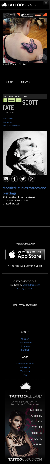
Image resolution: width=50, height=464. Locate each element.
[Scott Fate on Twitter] (23, 179)
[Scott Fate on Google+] (32, 179)
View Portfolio (8, 118)
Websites (25, 371)
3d (5, 100)
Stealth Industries (31, 285)
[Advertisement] (24, 73)
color (19, 100)
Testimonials (25, 342)
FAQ (25, 374)
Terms (29, 288)
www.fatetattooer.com (11, 125)
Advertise (25, 367)
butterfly (11, 100)
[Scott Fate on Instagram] (6, 179)
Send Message (8, 122)
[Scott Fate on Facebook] (15, 179)
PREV (10, 82)
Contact (25, 349)
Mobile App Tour (25, 363)
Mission (25, 338)
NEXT (25, 82)
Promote (25, 346)
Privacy (20, 288)
